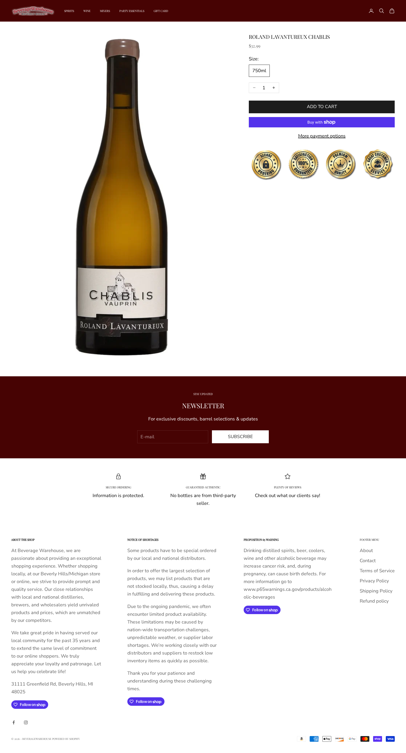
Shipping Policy (376, 591)
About (366, 550)
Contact (368, 560)
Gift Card (161, 11)
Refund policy (374, 601)
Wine (86, 11)
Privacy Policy (374, 581)
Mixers (105, 11)
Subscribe (240, 437)
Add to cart (322, 107)
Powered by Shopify (66, 739)
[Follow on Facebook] (13, 722)
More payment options (322, 136)
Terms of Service (377, 571)
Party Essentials (131, 11)
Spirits (69, 11)
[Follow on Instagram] (25, 722)
